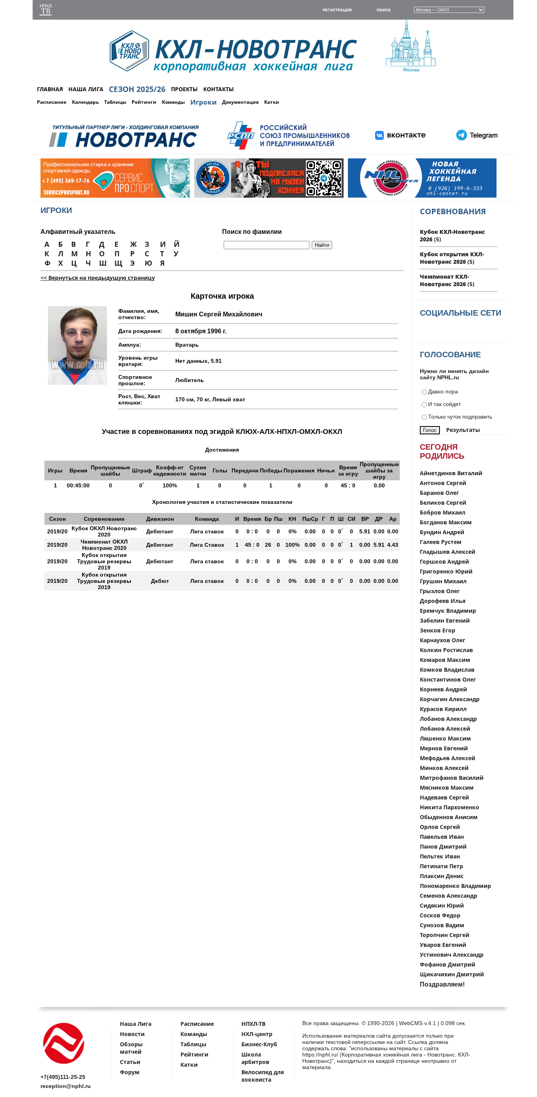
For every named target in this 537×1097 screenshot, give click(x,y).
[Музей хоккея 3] (241, 196)
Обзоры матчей (131, 1047)
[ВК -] (401, 150)
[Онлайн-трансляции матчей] (45, 11)
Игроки (203, 102)
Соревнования (453, 211)
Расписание (51, 102)
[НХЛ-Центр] (395, 196)
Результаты (463, 430)
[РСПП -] (288, 150)
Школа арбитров (255, 1058)
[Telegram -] (476, 150)
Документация (240, 102)
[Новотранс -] (123, 150)
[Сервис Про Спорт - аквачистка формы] (88, 196)
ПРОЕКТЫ (184, 89)
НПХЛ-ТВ (253, 1023)
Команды (173, 102)
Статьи (130, 1062)
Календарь (85, 102)
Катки (271, 102)
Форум (130, 1072)
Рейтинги (144, 102)
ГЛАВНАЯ (50, 89)
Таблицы (115, 102)
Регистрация (337, 10)
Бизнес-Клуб (259, 1044)
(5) (452, 257)
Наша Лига (135, 1023)
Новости (132, 1034)
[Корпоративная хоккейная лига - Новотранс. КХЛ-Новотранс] (64, 1065)
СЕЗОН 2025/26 (137, 89)
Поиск (384, 10)
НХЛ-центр (256, 1034)
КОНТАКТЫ (218, 89)
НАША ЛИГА (85, 89)
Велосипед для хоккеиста (262, 1075)
